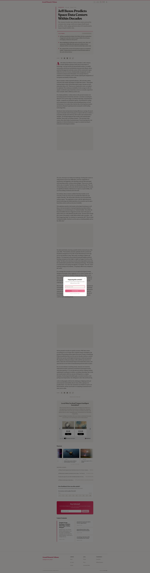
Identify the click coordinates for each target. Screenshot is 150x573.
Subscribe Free (75, 290)
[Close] (85, 279)
